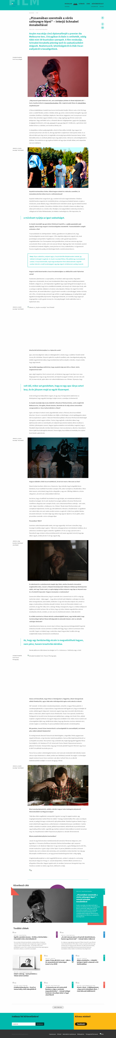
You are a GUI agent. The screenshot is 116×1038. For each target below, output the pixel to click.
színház (56, 932)
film (104, 889)
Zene (88, 4)
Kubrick (33, 123)
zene (104, 932)
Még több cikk (58, 1007)
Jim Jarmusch (51, 123)
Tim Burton (82, 120)
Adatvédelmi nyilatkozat (69, 1034)
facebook (67, 6)
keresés (102, 6)
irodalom (41, 955)
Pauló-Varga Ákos (43, 29)
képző (104, 982)
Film (75, 4)
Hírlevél (59, 1034)
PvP (56, 133)
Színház (82, 4)
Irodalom (68, 4)
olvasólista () (94, 6)
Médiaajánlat (80, 1034)
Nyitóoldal (31, 12)
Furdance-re (68, 294)
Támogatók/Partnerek (92, 1034)
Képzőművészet (98, 4)
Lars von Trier (61, 123)
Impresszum (52, 1034)
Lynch (74, 120)
